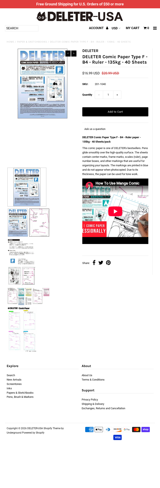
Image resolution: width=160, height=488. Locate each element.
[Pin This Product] (108, 263)
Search (11, 375)
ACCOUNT (96, 28)
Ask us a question (94, 129)
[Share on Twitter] (100, 263)
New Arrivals (14, 379)
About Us (87, 375)
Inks (9, 388)
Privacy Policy (90, 399)
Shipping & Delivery (93, 403)
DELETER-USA (35, 428)
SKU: (85, 84)
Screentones (14, 384)
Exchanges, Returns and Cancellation (103, 408)
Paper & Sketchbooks (32, 42)
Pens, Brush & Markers (20, 396)
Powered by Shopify (33, 432)
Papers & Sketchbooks (20, 392)
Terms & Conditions (93, 379)
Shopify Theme (52, 428)
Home (10, 42)
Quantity (87, 94)
